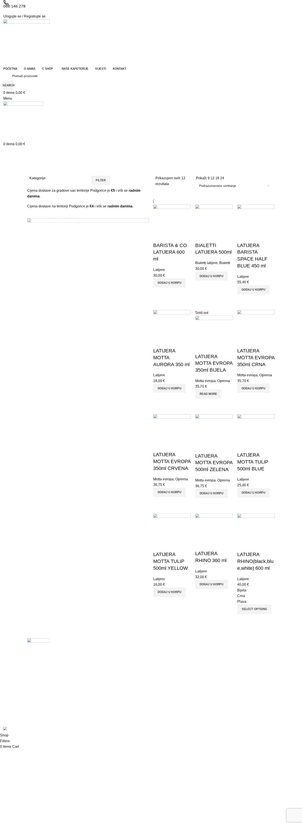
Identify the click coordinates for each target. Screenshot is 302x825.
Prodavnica (163, 675)
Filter (101, 180)
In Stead (242, 690)
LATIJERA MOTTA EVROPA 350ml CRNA (256, 357)
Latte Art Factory (248, 697)
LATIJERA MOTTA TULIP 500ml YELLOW (170, 561)
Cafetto (242, 713)
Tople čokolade (206, 705)
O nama (161, 667)
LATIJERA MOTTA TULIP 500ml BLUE (252, 461)
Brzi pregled (158, 293)
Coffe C (242, 667)
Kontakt (160, 697)
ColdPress (244, 675)
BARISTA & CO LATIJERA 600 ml (170, 252)
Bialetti (224, 263)
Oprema (223, 381)
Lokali (159, 682)
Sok (198, 713)
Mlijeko (201, 675)
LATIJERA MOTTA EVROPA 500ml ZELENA (214, 462)
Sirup (199, 690)
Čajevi (200, 667)
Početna (161, 659)
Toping (200, 697)
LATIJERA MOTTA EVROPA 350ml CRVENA (172, 461)
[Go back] (33, 152)
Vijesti (159, 690)
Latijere (159, 270)
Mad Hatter (244, 705)
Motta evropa (205, 381)
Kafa (199, 659)
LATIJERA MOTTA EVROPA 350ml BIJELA (214, 363)
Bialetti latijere (206, 263)
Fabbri (241, 682)
